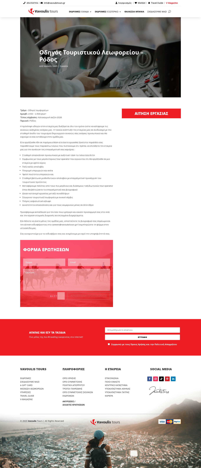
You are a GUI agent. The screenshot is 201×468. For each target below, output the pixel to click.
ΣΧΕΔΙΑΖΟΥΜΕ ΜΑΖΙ (157, 11)
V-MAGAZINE (26, 399)
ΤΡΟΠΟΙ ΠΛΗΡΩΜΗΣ (72, 388)
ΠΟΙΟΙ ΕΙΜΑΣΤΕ (112, 381)
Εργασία (64, 66)
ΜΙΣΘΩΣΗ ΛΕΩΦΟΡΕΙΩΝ (32, 388)
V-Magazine (172, 2)
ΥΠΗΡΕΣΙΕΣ (25, 392)
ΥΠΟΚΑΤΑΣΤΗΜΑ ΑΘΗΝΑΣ (117, 388)
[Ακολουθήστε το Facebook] (149, 379)
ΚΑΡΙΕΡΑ (109, 395)
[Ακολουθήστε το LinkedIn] (173, 379)
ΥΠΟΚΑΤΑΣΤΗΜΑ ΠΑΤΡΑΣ (117, 392)
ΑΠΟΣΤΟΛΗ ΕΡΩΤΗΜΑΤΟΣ (89, 296)
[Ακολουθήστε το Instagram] (155, 379)
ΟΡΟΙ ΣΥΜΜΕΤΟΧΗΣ (72, 381)
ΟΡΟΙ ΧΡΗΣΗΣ (69, 378)
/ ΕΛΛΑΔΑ (79, 11)
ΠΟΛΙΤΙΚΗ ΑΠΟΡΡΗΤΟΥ (74, 385)
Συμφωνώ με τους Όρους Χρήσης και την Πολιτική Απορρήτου (144, 344)
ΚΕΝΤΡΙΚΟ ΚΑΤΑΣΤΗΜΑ (116, 385)
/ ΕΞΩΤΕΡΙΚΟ (106, 11)
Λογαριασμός (125, 2)
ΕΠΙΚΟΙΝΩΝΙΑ (111, 378)
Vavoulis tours (51, 66)
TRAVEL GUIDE (27, 395)
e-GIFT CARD (26, 385)
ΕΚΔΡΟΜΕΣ (25, 378)
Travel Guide (157, 2)
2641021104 (32, 2)
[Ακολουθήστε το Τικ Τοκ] (161, 379)
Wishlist (141, 2)
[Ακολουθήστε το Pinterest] (167, 379)
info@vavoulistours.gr (54, 2)
